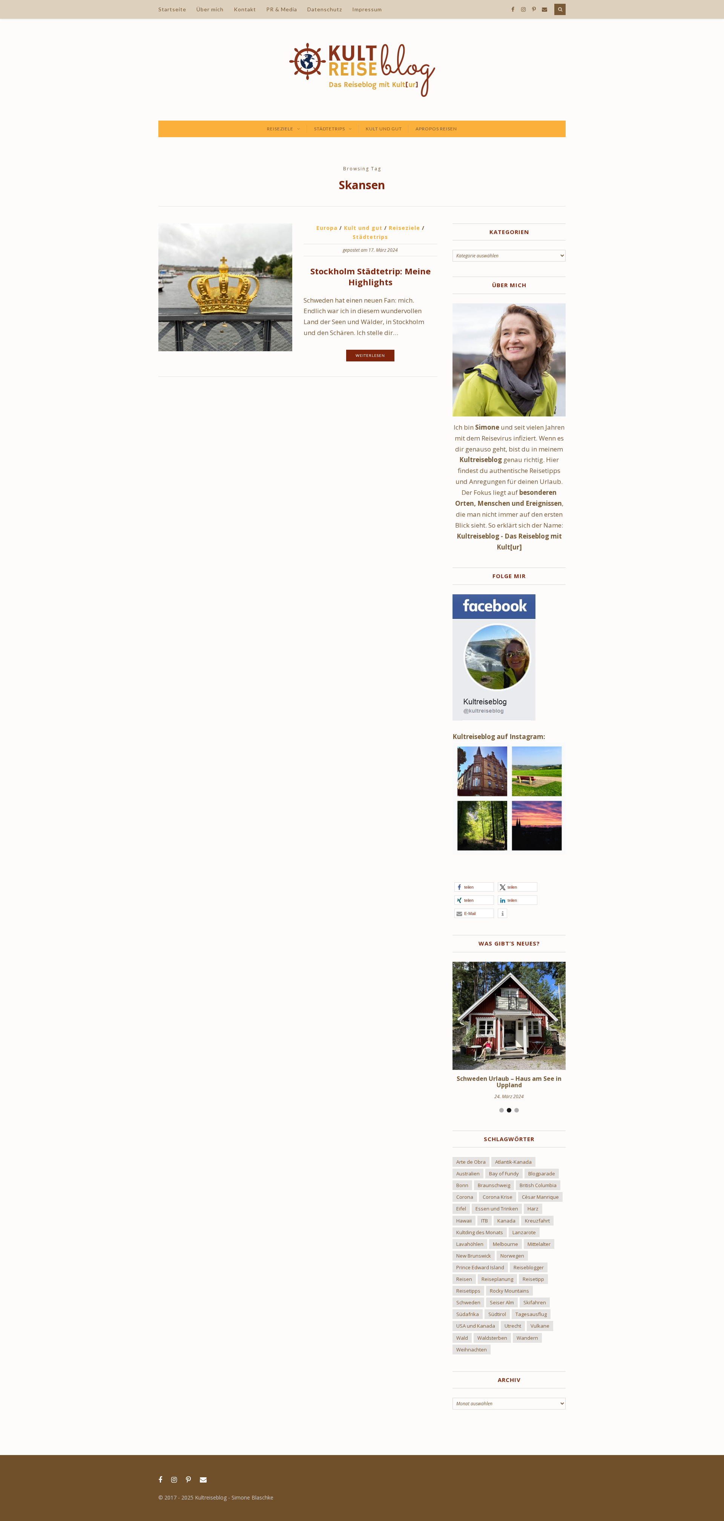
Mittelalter (539, 1244)
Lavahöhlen (469, 1244)
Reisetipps (468, 1290)
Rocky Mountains (509, 1290)
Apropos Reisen (436, 129)
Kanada (506, 1220)
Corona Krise (497, 1197)
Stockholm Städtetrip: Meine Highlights (370, 276)
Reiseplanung (497, 1279)
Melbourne (505, 1244)
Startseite (172, 9)
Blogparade (541, 1173)
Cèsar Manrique (540, 1197)
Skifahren (534, 1302)
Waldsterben (492, 1337)
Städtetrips (329, 129)
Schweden (468, 1302)
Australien (468, 1173)
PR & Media (281, 9)
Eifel (461, 1208)
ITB (484, 1220)
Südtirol (497, 1314)
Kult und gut (384, 129)
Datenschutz (324, 9)
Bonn (462, 1185)
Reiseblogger (529, 1267)
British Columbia (538, 1185)
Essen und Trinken (497, 1208)
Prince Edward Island (480, 1267)
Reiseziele (280, 129)
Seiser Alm (502, 1302)
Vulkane (540, 1325)
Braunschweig (494, 1185)
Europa (326, 227)
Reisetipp (533, 1279)
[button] (474, 887)
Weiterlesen (370, 355)
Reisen (464, 1279)
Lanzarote (524, 1232)
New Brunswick (473, 1255)
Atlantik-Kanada (513, 1161)
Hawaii (464, 1220)
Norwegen (512, 1255)
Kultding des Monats (479, 1232)
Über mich (210, 9)
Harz (533, 1208)
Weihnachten (471, 1349)
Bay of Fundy (504, 1173)
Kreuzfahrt (537, 1220)
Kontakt (245, 9)
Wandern (527, 1337)
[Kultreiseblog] (362, 69)
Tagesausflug (531, 1314)
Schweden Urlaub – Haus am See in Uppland (509, 1081)
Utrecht (513, 1325)
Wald (462, 1337)
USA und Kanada (475, 1325)
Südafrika (467, 1314)
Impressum (367, 9)
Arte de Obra (471, 1161)
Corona (464, 1197)
